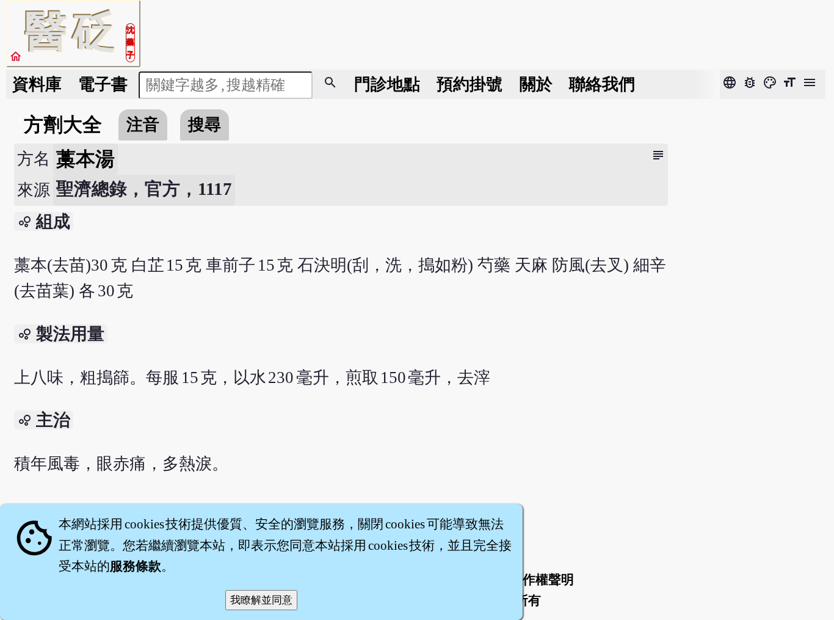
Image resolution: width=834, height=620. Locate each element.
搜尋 (204, 124)
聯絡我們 (602, 84)
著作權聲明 (542, 579)
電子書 (103, 84)
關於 (536, 84)
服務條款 (135, 566)
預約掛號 (469, 84)
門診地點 (387, 84)
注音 (142, 124)
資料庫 (37, 84)
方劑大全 (63, 125)
